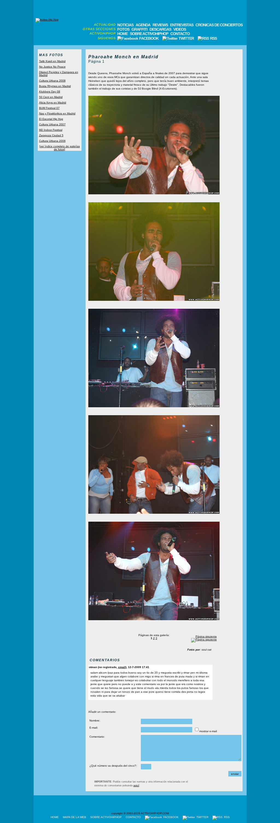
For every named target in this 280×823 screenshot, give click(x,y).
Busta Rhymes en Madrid (55, 86)
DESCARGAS (160, 29)
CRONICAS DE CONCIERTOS (219, 25)
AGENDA (143, 25)
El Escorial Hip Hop (51, 118)
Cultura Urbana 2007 (52, 124)
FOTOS (123, 29)
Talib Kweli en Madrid (52, 61)
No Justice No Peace (52, 66)
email (122, 667)
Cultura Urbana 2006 (52, 140)
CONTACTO (180, 33)
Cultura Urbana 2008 (52, 80)
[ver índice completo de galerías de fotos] (59, 148)
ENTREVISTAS (181, 25)
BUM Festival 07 (49, 107)
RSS (213, 38)
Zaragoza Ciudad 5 (51, 135)
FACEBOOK (148, 38)
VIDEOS (179, 29)
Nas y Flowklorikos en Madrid (57, 113)
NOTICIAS (125, 25)
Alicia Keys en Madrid (52, 102)
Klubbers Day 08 (49, 91)
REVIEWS (160, 25)
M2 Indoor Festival (50, 129)
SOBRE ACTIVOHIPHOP (149, 33)
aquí (136, 785)
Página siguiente (206, 636)
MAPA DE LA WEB (74, 817)
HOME (122, 33)
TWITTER (186, 38)
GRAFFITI (139, 29)
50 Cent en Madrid (51, 97)
